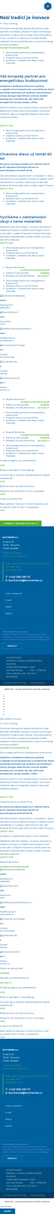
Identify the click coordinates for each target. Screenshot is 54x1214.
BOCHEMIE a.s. (15, 6)
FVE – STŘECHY (38, 670)
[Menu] (48, 6)
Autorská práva (37, 682)
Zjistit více (6, 125)
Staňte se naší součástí (17, 273)
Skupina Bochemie (15, 267)
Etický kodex (13, 657)
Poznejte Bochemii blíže (14, 48)
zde (47, 640)
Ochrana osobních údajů (15, 682)
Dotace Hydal (14, 670)
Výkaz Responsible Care (20, 667)
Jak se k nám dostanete (15, 556)
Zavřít (7, 1211)
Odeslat (12, 646)
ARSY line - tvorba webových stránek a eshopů (27, 689)
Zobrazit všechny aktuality (21, 523)
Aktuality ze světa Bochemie (20, 276)
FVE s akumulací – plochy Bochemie (21, 675)
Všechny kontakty (12, 553)
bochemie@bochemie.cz (25, 580)
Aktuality (44, 276)
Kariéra (45, 273)
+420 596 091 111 (19, 577)
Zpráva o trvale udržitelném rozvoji (24, 662)
